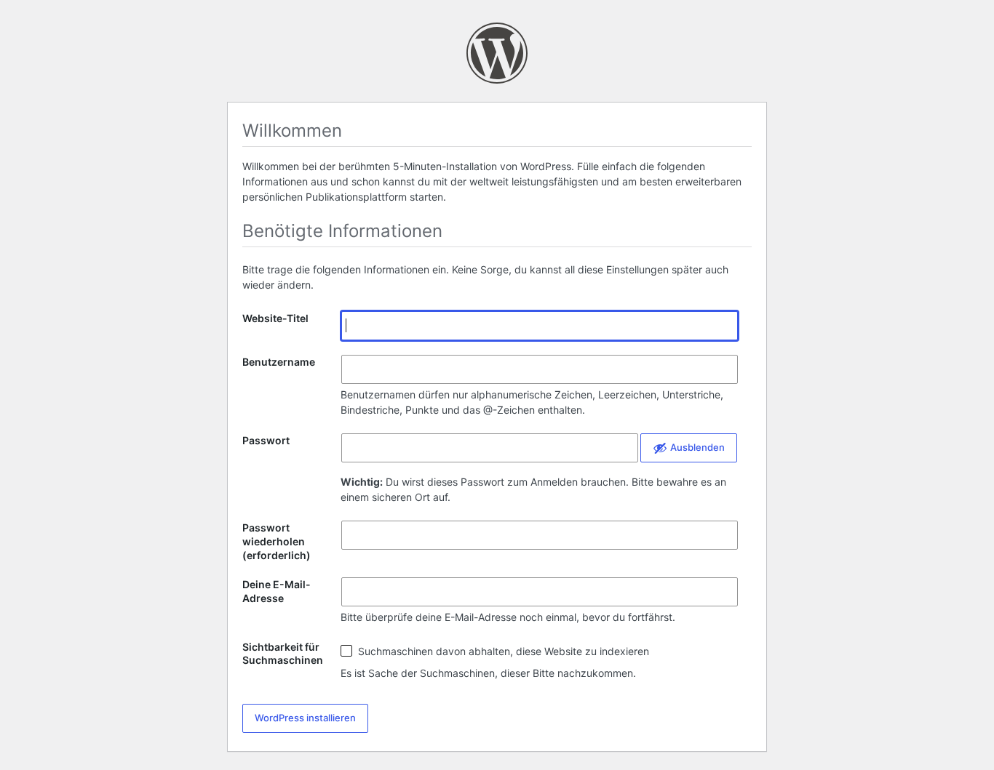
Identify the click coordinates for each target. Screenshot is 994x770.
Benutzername (278, 362)
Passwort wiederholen (276, 541)
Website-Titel (275, 318)
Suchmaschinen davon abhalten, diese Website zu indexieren (502, 651)
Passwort (266, 440)
